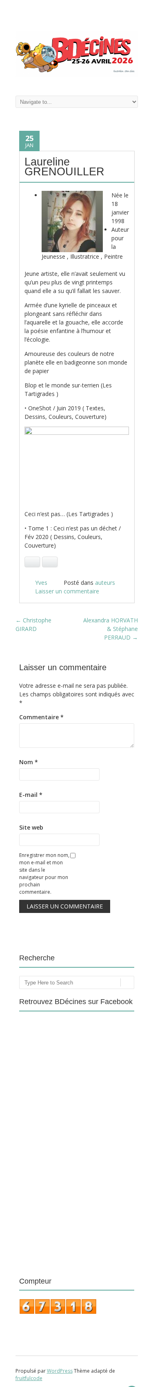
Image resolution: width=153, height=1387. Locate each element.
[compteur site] (58, 1312)
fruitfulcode (29, 1378)
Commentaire (41, 717)
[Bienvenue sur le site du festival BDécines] (77, 74)
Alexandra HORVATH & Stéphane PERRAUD (110, 628)
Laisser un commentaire (67, 591)
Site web (31, 827)
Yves (41, 582)
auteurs (105, 582)
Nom (28, 762)
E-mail (30, 795)
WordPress (60, 1370)
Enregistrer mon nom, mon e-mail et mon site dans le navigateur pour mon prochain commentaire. (44, 873)
